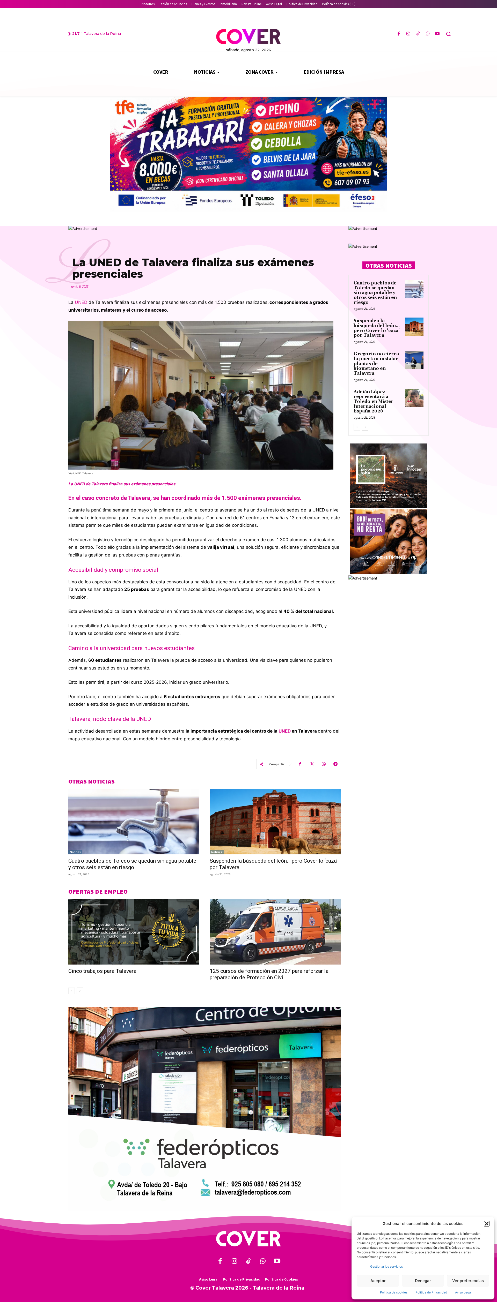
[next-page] (80, 991)
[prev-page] (71, 991)
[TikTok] (417, 34)
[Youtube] (437, 34)
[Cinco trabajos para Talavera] (133, 932)
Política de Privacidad (431, 1292)
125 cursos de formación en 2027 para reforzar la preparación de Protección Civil (269, 974)
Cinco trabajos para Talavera (102, 971)
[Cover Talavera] (248, 1238)
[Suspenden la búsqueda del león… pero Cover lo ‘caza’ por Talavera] (275, 821)
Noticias (75, 852)
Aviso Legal (463, 1292)
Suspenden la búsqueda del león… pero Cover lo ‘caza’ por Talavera (377, 328)
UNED (80, 302)
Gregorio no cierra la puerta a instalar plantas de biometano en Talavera (376, 363)
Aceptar (378, 1280)
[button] (486, 1223)
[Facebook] (398, 34)
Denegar (423, 1280)
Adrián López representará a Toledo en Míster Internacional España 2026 (373, 401)
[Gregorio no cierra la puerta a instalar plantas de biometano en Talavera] (414, 360)
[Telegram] (335, 764)
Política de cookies (393, 1292)
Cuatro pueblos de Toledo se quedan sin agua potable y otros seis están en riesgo (132, 864)
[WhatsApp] (427, 34)
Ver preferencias (468, 1280)
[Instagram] (408, 34)
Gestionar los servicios (386, 1266)
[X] (311, 764)
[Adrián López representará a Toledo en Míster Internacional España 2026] (414, 398)
